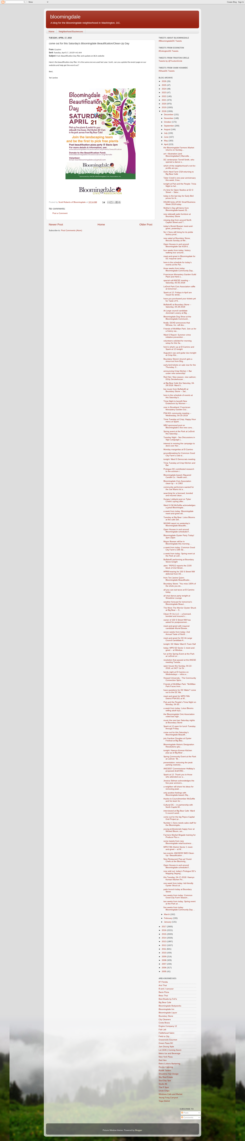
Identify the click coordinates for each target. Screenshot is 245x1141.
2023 (164, 92)
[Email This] (108, 202)
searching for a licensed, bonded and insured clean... (178, 494)
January (168, 922)
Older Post (145, 224)
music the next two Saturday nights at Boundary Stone (179, 721)
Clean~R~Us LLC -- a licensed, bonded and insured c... (177, 615)
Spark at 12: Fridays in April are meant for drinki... (177, 293)
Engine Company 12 (168, 1026)
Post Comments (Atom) (71, 230)
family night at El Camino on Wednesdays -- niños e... (176, 673)
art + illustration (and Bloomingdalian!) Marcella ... (177, 155)
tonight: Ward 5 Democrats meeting (179, 459)
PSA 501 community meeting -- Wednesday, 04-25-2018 (177, 414)
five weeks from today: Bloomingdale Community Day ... (179, 908)
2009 (164, 956)
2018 (164, 111)
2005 (164, 971)
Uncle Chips (164, 1091)
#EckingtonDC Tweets (168, 51)
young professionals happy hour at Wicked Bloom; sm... (179, 830)
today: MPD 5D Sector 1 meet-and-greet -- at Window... (179, 649)
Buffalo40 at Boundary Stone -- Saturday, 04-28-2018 (177, 306)
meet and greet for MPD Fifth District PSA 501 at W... (176, 697)
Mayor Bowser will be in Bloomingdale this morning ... (177, 542)
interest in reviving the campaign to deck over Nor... (179, 444)
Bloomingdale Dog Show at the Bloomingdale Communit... (177, 318)
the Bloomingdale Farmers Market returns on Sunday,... (178, 149)
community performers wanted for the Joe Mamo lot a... (178, 488)
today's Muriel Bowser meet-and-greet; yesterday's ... (178, 227)
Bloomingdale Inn (166, 1009)
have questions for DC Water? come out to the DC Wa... (179, 691)
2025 (164, 85)
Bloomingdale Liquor (168, 1013)
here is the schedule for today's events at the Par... (177, 263)
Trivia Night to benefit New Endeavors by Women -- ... (176, 402)
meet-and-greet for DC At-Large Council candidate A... (177, 639)
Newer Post (56, 224)
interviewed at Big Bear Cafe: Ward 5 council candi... (179, 812)
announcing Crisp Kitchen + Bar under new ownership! (177, 372)
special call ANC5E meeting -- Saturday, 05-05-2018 (176, 281)
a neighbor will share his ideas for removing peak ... (178, 788)
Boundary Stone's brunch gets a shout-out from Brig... (177, 360)
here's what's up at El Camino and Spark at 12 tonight (178, 348)
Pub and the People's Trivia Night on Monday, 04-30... (179, 703)
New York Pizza (166, 1057)
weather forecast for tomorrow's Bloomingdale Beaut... (177, 603)
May (166, 141)
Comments (188, 1117)
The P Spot (164, 1087)
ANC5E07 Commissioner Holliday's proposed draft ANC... (179, 770)
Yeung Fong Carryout (168, 1098)
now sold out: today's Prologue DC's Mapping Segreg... (179, 872)
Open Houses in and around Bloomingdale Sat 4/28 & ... (176, 245)
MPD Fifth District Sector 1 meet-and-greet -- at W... (178, 848)
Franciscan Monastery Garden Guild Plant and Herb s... (179, 275)
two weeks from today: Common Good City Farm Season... (177, 896)
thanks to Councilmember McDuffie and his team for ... (179, 800)
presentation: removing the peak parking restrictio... (178, 763)
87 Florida (163, 982)
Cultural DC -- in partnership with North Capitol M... (178, 806)
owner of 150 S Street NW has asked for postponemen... (177, 621)
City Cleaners (165, 1019)
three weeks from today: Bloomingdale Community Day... (178, 269)
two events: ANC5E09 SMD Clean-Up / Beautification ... (178, 854)
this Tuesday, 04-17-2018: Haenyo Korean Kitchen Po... (178, 878)
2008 (164, 960)
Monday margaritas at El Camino (178, 449)
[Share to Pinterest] (119, 202)
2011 (164, 949)
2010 (164, 953)
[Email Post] (103, 202)
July (166, 133)
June (166, 137)
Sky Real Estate (166, 1077)
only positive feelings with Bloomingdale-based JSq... (176, 794)
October (168, 122)
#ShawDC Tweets (167, 71)
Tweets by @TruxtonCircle (170, 61)
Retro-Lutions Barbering (169, 1064)
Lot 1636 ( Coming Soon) (170, 1050)
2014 (164, 938)
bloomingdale (65, 17)
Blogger (138, 1130)
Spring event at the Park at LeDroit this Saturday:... (179, 432)
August (167, 129)
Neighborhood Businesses (71, 31)
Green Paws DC (166, 1043)
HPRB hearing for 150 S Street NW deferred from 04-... (179, 573)
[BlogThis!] (111, 202)
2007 (164, 964)
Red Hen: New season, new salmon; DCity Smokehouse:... (179, 378)
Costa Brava (164, 1023)
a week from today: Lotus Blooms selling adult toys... (178, 709)
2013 (164, 941)
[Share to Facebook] (116, 202)
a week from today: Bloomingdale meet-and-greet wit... (178, 512)
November (169, 118)
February (168, 918)
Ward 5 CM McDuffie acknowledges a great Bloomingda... (179, 506)
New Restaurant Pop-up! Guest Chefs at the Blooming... (177, 860)
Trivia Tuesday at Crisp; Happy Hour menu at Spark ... (179, 420)
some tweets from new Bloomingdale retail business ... (178, 842)
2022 (164, 96)
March (167, 914)
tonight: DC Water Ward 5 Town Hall (179, 644)
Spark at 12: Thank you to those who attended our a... (177, 776)
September (169, 126)
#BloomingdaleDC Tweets (170, 41)
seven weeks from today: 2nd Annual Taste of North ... (176, 633)
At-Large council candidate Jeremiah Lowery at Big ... (176, 312)
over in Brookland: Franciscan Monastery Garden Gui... (176, 408)
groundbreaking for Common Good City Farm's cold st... (179, 454)
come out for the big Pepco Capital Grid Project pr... (179, 818)
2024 (164, 89)
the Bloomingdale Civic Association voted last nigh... (179, 715)
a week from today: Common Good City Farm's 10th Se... (179, 548)
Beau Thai (163, 996)
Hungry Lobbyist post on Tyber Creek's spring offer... (177, 500)
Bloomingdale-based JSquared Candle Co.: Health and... (177, 476)
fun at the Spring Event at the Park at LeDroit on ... (178, 655)
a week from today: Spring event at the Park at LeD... (179, 555)
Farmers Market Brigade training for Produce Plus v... (179, 836)
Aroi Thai (163, 985)
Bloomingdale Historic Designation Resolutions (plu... (178, 745)
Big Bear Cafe (165, 1002)
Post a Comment (59, 213)
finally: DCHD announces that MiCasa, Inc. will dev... (176, 324)
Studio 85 (163, 1084)
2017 (164, 927)
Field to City (164, 1036)
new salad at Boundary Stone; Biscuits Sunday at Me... (176, 239)
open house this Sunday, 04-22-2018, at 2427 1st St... (177, 667)
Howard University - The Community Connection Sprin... (179, 679)
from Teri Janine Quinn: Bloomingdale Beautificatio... (177, 579)
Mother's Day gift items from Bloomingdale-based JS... (176, 209)
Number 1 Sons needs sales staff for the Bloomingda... (179, 824)
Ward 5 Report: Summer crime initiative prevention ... (177, 336)
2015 (164, 934)
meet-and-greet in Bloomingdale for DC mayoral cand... (179, 257)
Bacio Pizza (164, 992)
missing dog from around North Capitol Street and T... (177, 221)
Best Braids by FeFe (168, 999)
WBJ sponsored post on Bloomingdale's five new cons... (178, 426)
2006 (164, 968)
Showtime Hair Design (169, 1074)
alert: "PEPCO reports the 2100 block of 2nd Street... (177, 567)
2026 (164, 81)
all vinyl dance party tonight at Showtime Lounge (176, 597)
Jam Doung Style (166, 1047)
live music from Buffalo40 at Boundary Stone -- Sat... (175, 390)
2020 (164, 104)
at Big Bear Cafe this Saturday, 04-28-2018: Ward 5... (179, 384)
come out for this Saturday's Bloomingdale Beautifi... (176, 733)
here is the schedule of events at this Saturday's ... (178, 396)
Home (51, 31)
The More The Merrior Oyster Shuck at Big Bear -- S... (179, 609)
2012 (164, 945)
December (169, 114)
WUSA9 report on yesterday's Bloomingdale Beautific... (176, 524)
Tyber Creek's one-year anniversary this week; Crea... (179, 179)
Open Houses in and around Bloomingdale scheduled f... (176, 530)
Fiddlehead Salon (166, 1033)
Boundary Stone (166, 1016)
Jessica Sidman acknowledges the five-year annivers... (178, 782)
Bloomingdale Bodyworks (170, 1006)
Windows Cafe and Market (170, 1094)
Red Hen (163, 1060)
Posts (185, 1113)
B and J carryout (166, 989)
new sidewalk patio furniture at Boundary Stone (177, 215)
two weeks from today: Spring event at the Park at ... (179, 902)
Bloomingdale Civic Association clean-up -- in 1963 (177, 482)
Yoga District (164, 1101)
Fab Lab (162, 1030)
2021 (164, 100)
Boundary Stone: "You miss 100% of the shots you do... (179, 585)
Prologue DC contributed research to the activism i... (178, 470)
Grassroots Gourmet (168, 1040)
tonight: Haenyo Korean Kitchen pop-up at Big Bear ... (177, 751)
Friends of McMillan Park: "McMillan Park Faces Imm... (179, 685)
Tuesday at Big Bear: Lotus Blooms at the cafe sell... (179, 518)
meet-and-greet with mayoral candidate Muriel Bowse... (176, 627)
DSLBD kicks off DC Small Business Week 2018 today (179, 203)
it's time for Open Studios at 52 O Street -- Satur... (178, 191)
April (166, 144)
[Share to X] (114, 202)
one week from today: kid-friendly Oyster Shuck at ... (178, 884)
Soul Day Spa (165, 1080)
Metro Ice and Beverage (169, 1053)
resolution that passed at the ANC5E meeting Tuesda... (179, 661)
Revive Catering (166, 1067)
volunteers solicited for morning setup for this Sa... (177, 342)
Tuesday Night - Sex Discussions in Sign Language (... (179, 438)
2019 (164, 107)
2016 (164, 930)
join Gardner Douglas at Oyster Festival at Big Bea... (177, 739)
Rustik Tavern (165, 1070)
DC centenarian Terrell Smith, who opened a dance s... (178, 161)
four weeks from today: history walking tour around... (177, 251)
